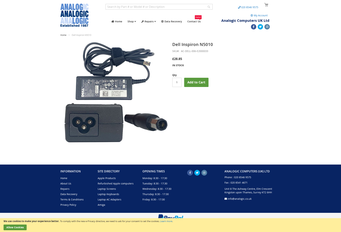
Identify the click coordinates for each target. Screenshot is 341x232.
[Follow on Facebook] (253, 26)
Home (63, 35)
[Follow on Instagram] (267, 26)
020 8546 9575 (242, 177)
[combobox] (159, 7)
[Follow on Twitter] (260, 26)
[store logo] (74, 15)
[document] (170, 225)
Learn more (166, 221)
